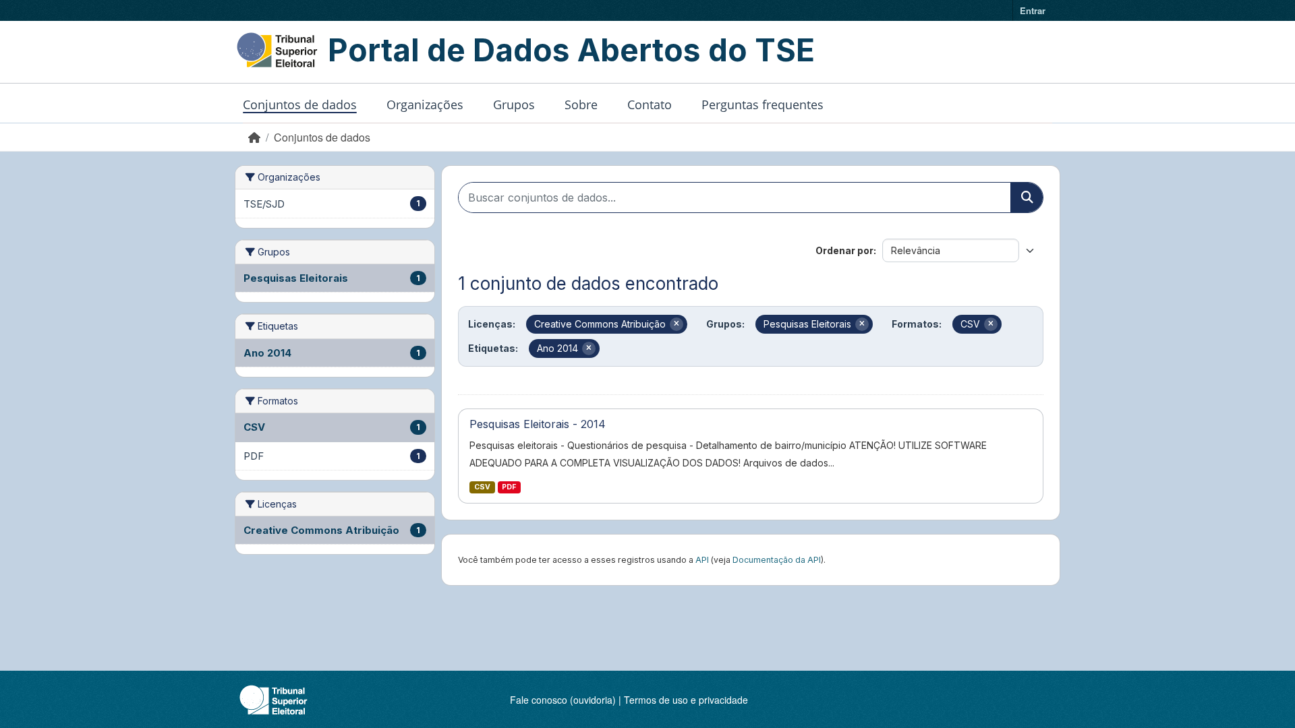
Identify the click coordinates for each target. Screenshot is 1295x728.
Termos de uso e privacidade (686, 699)
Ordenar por (844, 250)
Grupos (514, 104)
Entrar (1032, 10)
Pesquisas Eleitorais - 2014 (537, 424)
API (702, 560)
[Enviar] (1026, 197)
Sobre (581, 104)
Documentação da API (776, 560)
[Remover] (676, 324)
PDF (509, 487)
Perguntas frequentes (762, 104)
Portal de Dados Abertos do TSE (571, 50)
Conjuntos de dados (300, 104)
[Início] (254, 137)
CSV (482, 487)
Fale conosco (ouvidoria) (563, 699)
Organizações (424, 104)
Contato (649, 104)
